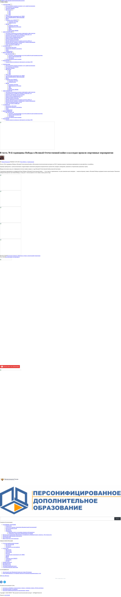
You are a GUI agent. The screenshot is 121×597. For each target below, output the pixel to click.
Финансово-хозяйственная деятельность (12, 536)
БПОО (7, 18)
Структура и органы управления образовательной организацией (21, 527)
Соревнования (30, 161)
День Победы (23, 161)
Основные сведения (13, 21)
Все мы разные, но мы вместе (12, 257)
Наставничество (7, 563)
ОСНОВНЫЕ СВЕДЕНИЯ (9, 524)
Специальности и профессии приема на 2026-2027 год (19, 34)
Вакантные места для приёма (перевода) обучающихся (21, 532)
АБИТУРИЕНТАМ (7, 31)
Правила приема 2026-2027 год (13, 38)
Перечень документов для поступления (15, 35)
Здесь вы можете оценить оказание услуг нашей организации (20, 6)
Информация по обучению (14, 26)
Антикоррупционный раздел (10, 566)
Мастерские (8, 9)
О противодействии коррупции (10, 567)
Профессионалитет (7, 562)
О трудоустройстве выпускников (13, 59)
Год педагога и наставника (12, 7)
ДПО (9, 28)
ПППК (10, 29)
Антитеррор (8, 559)
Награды (8, 553)
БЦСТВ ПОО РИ (10, 54)
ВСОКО (8, 561)
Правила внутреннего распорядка (14, 48)
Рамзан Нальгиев (6, 161)
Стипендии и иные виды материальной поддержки (20, 533)
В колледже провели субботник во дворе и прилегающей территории (23, 255)
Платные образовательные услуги (14, 43)
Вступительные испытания (12, 39)
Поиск (117, 518)
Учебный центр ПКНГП (11, 20)
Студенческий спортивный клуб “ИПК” (15, 16)
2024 (9, 13)
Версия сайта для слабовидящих (11, 366)
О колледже (5, 548)
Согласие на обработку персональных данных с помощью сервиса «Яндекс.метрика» (23, 588)
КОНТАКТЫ (6, 60)
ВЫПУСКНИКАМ (7, 52)
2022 (9, 11)
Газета (7, 50)
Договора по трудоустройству (13, 547)
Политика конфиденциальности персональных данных (16, 590)
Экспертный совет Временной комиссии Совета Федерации (17, 572)
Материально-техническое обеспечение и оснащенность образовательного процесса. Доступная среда (27, 534)
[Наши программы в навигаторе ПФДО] (60, 515)
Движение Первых (10, 8)
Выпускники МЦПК (13, 30)
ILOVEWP (7, 595)
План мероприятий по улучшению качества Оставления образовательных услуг (22, 573)
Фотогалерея (9, 552)
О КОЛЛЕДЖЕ (6, 4)
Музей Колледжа (7, 564)
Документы (11, 58)
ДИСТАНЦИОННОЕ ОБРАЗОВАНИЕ (15, 17)
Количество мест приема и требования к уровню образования (20, 42)
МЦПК (7, 24)
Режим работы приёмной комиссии (14, 37)
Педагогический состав (11, 528)
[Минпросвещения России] (10, 482)
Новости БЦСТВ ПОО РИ (14, 56)
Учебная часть (9, 51)
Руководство (9, 525)
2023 (9, 12)
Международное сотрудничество (10, 538)
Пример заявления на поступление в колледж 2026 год (19, 40)
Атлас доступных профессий (12, 44)
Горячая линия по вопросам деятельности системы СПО (19, 62)
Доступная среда (7, 537)
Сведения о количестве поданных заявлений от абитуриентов (20, 33)
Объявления (8, 550)
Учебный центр (12, 22)
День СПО (8, 15)
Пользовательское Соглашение (10, 589)
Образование (9, 531)
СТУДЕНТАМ (6, 46)
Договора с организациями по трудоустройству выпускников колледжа (25, 55)
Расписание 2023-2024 (11, 47)
